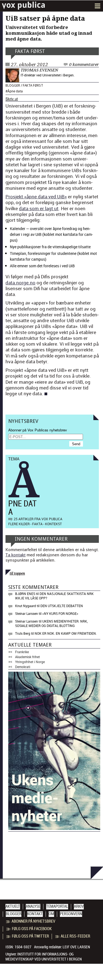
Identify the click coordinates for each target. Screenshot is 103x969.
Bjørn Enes (25, 593)
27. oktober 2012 (29, 64)
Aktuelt (12, 906)
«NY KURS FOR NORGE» (60, 613)
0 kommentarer (84, 64)
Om (51, 913)
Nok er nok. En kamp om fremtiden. (66, 633)
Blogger (12, 85)
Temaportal (57, 906)
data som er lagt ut (39, 208)
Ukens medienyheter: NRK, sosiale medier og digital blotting (51, 623)
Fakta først (30, 51)
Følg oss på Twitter (30, 936)
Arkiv (79, 906)
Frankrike (22, 652)
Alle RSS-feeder (75, 936)
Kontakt (35, 913)
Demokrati (22, 666)
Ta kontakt (15, 554)
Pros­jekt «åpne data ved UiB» (36, 196)
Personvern (71, 913)
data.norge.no (20, 282)
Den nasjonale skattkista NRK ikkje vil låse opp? (54, 595)
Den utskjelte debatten (61, 606)
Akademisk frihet (27, 657)
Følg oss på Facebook (32, 928)
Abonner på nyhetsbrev (33, 921)
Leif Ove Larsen (76, 947)
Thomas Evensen (39, 70)
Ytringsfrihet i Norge (30, 662)
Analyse (33, 906)
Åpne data (15, 91)
